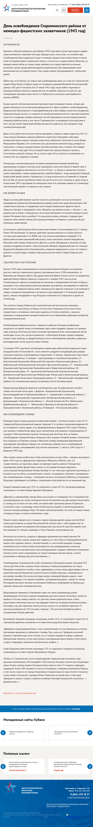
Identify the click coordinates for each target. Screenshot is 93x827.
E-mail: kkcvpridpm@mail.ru (78, 797)
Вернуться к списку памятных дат (19, 693)
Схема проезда (63, 806)
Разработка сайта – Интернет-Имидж (52, 816)
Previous (3, 732)
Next (89, 732)
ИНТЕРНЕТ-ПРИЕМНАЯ (75, 10)
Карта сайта (51, 806)
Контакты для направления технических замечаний (67, 804)
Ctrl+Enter (76, 709)
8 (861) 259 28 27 (80, 794)
